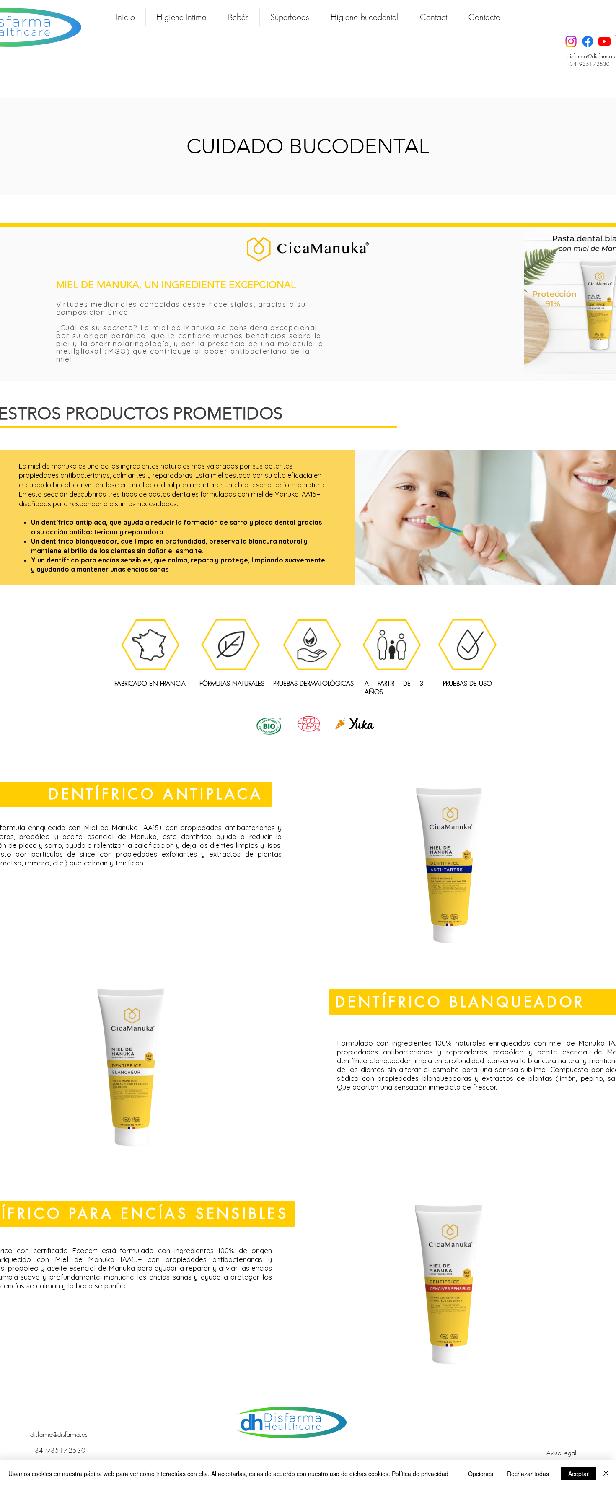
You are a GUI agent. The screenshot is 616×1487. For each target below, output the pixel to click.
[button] (181, 17)
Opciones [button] (480, 1473)
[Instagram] (571, 41)
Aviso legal (561, 1453)
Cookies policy (525, 1419)
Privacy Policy (527, 1431)
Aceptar (578, 1473)
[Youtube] (604, 41)
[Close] (606, 1473)
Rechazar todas (528, 1473)
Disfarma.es (300, 1452)
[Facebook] (587, 41)
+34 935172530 (588, 63)
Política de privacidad (420, 1473)
